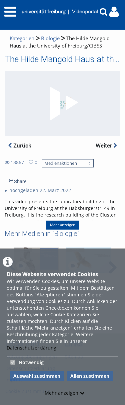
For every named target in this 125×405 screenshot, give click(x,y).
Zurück (21, 145)
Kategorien (22, 38)
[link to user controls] (114, 12)
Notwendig (31, 362)
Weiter (104, 145)
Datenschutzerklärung (31, 348)
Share (19, 181)
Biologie (50, 38)
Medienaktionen (60, 163)
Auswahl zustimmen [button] (36, 376)
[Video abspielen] (62, 103)
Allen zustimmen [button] (89, 376)
